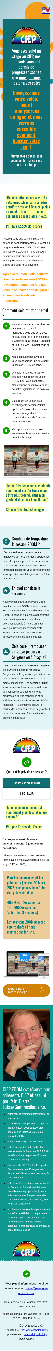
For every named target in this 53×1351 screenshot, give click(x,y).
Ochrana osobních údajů (34, 1330)
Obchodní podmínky (35, 1334)
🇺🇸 (46, 10)
